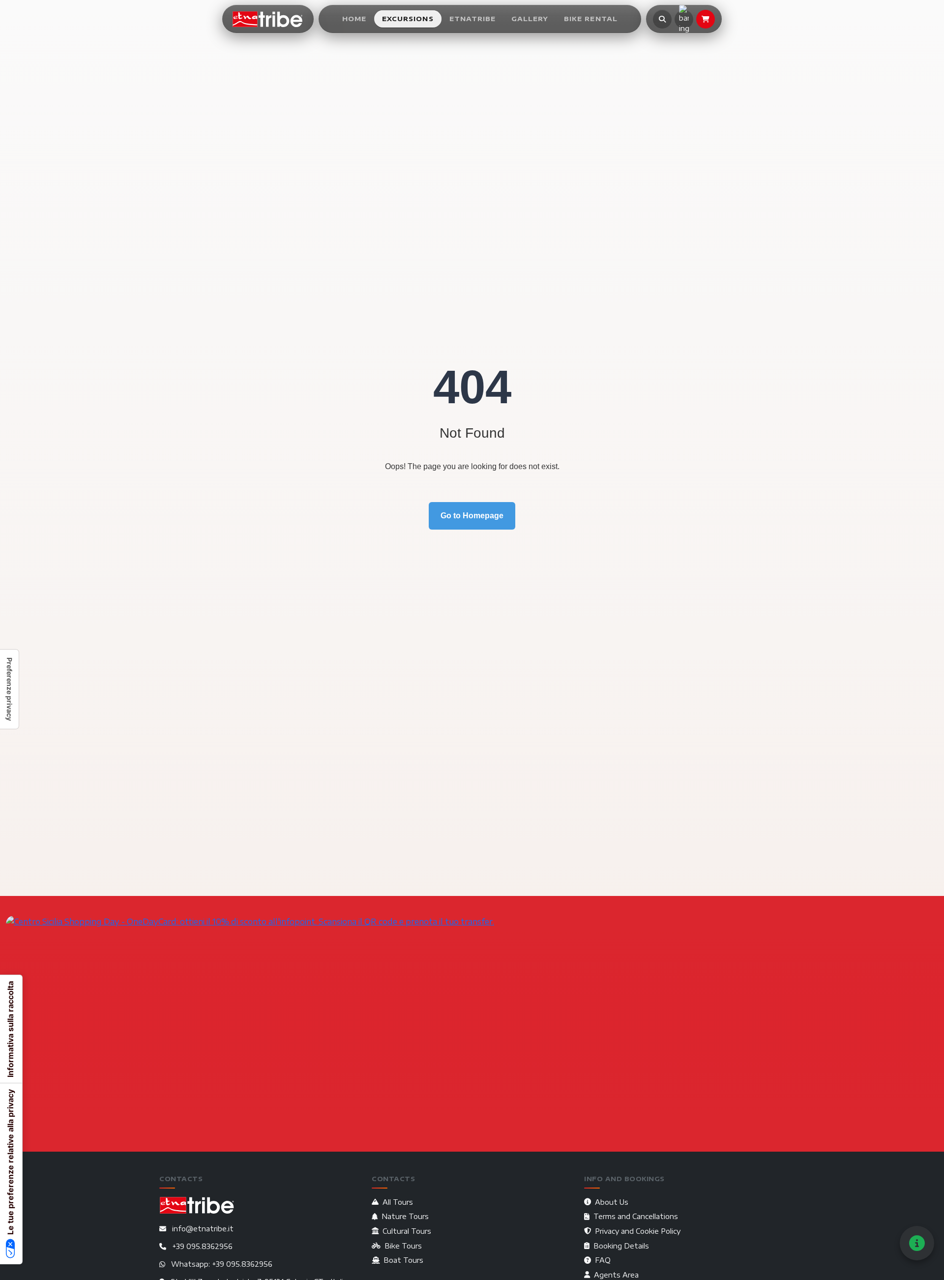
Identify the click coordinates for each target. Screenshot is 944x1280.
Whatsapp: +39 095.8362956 (221, 1264)
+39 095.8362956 (202, 1246)
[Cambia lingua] (684, 19)
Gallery (529, 19)
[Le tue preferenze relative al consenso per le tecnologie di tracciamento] (9, 689)
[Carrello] (705, 19)
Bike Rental (590, 19)
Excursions (407, 19)
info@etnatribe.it (203, 1228)
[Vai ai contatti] (917, 1243)
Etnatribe (472, 19)
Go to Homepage (472, 515)
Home (354, 19)
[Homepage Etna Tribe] (268, 19)
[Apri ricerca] (662, 19)
